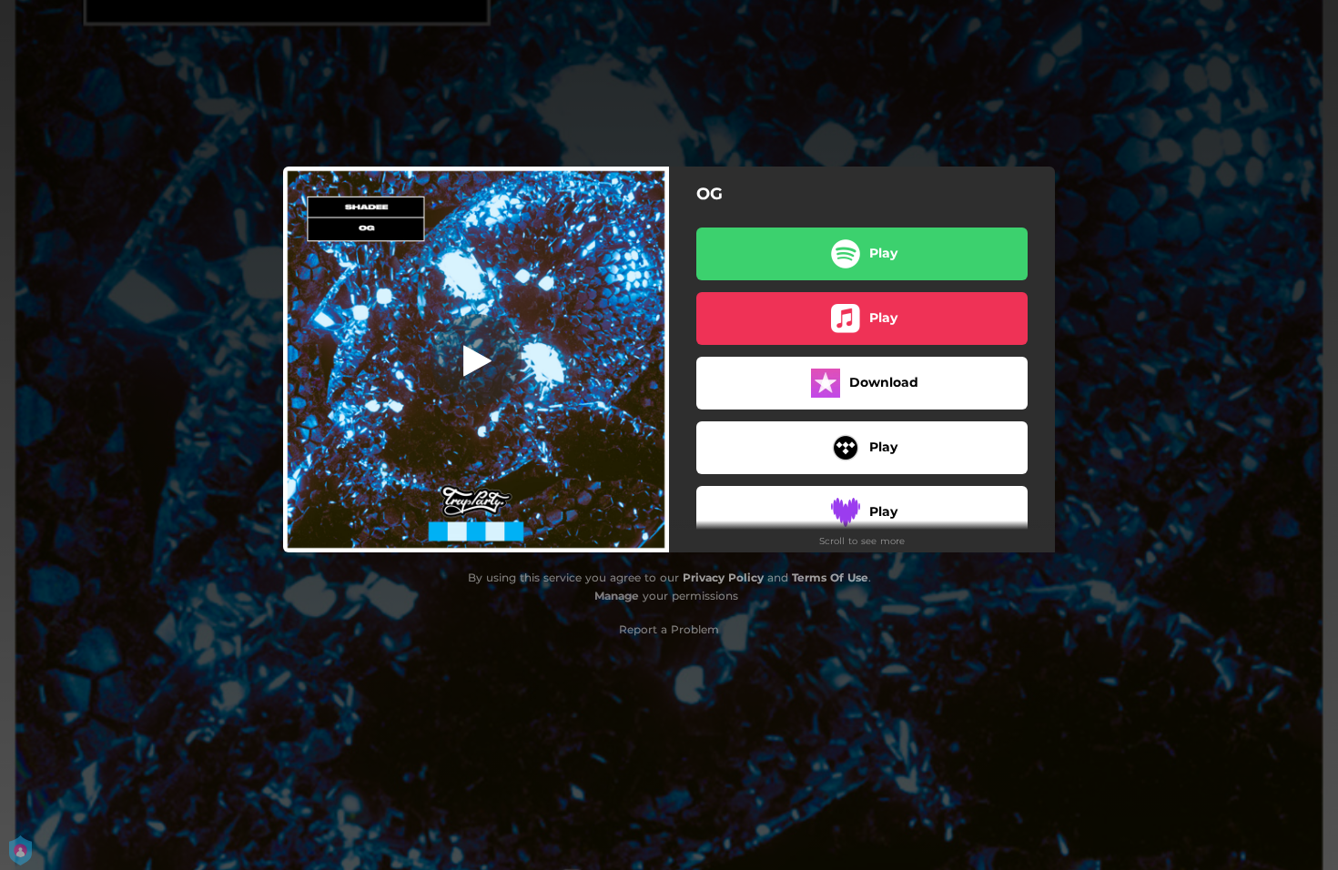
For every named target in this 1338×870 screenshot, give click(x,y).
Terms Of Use (830, 577)
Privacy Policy (723, 577)
